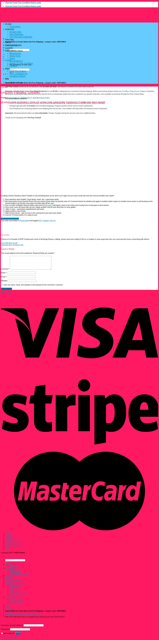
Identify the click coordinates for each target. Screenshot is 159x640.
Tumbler (45, 221)
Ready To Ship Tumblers (21, 63)
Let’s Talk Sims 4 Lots (9, 243)
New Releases (16, 34)
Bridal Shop (15, 56)
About (7, 68)
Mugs (12, 58)
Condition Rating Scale (131, 91)
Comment (5, 269)
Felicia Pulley (44, 98)
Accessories (15, 53)
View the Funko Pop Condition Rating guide (23, 3)
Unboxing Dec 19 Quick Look (12, 245)
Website (4, 281)
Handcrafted (4, 87)
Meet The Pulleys (18, 71)
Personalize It (16, 61)
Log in (18, 633)
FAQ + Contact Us (18, 73)
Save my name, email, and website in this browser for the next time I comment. (33, 285)
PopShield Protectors (13, 45)
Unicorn (52, 221)
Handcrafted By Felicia (14, 51)
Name (4, 273)
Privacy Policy (6, 292)
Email (3, 277)
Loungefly (9, 48)
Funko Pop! (9, 29)
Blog (7, 79)
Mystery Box (16, 32)
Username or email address (12, 625)
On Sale (8, 24)
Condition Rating (17, 76)
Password (5, 629)
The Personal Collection (21, 37)
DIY (40, 221)
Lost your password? (9, 637)
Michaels (48, 205)
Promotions (15, 26)
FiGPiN (8, 42)
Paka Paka (9, 39)
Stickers (13, 66)
